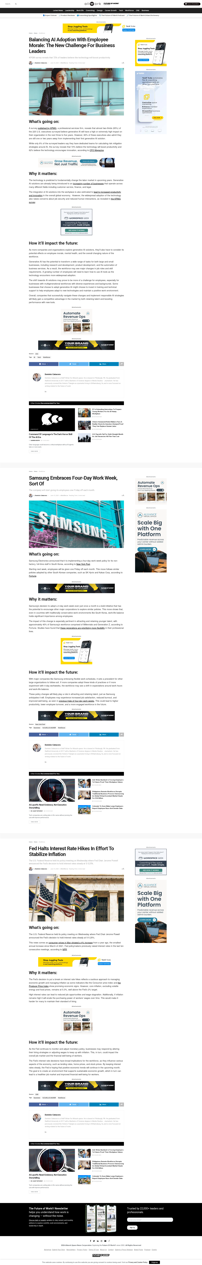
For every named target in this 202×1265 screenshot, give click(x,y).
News (35, 33)
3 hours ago (49, 811)
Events (154, 1250)
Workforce (129, 10)
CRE (137, 10)
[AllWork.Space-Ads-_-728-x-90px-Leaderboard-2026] (76, 162)
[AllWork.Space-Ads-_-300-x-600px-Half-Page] (151, 541)
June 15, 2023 (54, 63)
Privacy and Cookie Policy (137, 1262)
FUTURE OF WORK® (49, 727)
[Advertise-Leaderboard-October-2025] (76, 345)
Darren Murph (35, 440)
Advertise (47, 1250)
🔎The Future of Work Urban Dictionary (143, 15)
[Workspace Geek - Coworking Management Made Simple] (76, 222)
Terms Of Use (94, 1250)
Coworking (90, 10)
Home (30, 33)
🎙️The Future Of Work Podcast (112, 15)
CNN (36, 1094)
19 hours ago (97, 439)
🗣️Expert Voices (50, 15)
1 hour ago (45, 440)
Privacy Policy (82, 1250)
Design (100, 10)
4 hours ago (97, 785)
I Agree (154, 1262)
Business (145, 10)
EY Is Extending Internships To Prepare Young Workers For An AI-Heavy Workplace (106, 411)
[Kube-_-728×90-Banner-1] (101, 28)
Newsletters (71, 1250)
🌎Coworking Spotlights (87, 15)
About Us (103, 1250)
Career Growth (111, 10)
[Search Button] (15, 4)
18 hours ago (97, 416)
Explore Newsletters (193, 4)
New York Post (40, 724)
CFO (36, 353)
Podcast (147, 1250)
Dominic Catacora (41, 63)
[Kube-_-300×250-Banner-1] (151, 53)
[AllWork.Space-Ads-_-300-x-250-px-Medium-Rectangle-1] (76, 322)
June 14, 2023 (54, 869)
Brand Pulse (138, 1250)
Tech (121, 10)
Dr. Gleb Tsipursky (37, 811)
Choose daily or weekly (37, 1220)
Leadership (69, 10)
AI (34, 357)
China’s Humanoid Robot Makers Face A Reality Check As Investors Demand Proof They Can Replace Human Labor (107, 424)
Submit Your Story (58, 1250)
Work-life (80, 10)
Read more (34, 451)
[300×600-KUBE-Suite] (151, 102)
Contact (111, 1250)
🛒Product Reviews (67, 15)
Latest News (58, 10)
